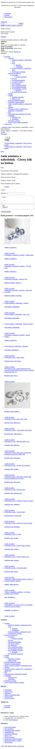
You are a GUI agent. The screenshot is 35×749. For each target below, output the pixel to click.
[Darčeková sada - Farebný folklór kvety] (16, 557)
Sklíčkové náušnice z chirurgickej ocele (19, 625)
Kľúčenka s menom (14, 121)
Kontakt (6, 15)
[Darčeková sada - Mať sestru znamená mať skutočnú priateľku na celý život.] (19, 478)
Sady (13, 63)
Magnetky (19, 90)
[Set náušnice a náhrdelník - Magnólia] (16, 346)
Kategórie (7, 56)
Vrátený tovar (8, 691)
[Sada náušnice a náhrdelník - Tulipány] (16, 303)
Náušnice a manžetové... (10, 247)
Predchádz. (4, 134)
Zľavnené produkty (10, 727)
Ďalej (2, 151)
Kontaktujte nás (9, 732)
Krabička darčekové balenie (16, 100)
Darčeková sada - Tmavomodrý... (13, 434)
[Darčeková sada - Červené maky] (14, 512)
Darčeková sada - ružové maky (12, 361)
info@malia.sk (13, 720)
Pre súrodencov (16, 83)
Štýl (3, 205)
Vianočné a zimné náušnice (16, 102)
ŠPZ (9, 112)
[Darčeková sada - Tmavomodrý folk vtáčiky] (18, 430)
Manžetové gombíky (18, 97)
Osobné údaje (8, 696)
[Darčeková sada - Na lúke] (12, 534)
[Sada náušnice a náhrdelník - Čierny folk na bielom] (7, 141)
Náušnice (11, 58)
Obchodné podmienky (11, 734)
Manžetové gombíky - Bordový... (13, 282)
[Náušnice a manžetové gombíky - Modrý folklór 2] (19, 337)
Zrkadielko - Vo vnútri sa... (11, 610)
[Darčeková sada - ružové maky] (14, 357)
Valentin (10, 107)
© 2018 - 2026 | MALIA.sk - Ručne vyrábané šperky (12, 746)
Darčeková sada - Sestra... (11, 375)
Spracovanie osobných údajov (13, 739)
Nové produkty (8, 729)
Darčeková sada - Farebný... (11, 549)
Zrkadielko (11, 115)
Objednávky (8, 690)
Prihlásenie (7, 13)
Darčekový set (16, 117)
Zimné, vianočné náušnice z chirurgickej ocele (18, 665)
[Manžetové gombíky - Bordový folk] (15, 279)
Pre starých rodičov (17, 82)
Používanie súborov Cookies (12, 740)
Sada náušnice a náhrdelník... (12, 306)
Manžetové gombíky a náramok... (13, 295)
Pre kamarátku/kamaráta (19, 87)
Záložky (10, 94)
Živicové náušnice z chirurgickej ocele (19, 632)
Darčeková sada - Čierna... (11, 571)
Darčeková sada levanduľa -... (12, 411)
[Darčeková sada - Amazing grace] (14, 489)
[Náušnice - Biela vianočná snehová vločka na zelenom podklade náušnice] (19, 581)
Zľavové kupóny (9, 698)
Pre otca (14, 78)
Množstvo (4, 193)
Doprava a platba (9, 737)
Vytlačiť (6, 187)
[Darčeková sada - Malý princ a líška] (15, 419)
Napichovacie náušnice (19, 72)
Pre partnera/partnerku (18, 80)
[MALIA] (4, 22)
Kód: (2, 167)
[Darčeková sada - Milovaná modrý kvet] (16, 441)
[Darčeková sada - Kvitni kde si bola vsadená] (18, 523)
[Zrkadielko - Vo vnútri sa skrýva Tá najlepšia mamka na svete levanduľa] (19, 606)
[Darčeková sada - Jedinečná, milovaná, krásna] (18, 501)
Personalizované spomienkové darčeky (19, 114)
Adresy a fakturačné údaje (12, 695)
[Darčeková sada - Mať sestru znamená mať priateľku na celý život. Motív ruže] (19, 454)
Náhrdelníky (19, 67)
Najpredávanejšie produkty (12, 730)
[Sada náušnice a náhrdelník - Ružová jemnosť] (18, 324)
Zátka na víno (16, 99)
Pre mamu (15, 75)
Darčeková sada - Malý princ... (12, 422)
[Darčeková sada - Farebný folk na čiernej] (17, 545)
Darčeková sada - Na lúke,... (11, 469)
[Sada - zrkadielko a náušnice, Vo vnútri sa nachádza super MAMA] (19, 593)
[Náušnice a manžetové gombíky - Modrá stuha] (18, 255)
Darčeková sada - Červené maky (13, 515)
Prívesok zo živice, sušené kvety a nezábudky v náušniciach (18, 109)
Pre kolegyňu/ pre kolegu (19, 92)
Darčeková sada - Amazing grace (13, 493)
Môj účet (3, 686)
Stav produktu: (5, 171)
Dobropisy (7, 693)
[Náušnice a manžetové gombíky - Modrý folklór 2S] (17, 244)
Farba (4, 197)
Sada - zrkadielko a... (9, 597)
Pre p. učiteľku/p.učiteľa (19, 85)
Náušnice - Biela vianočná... (11, 584)
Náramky (18, 65)
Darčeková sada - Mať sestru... (12, 458)
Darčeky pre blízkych (14, 73)
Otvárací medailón (21, 77)
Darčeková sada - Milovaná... (12, 445)
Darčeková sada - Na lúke (11, 538)
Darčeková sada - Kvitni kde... (12, 526)
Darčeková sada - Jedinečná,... (12, 504)
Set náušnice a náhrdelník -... (11, 350)
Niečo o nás (7, 124)
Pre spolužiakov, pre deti (19, 88)
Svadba (10, 95)
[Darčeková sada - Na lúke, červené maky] (17, 465)
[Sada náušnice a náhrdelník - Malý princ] (17, 314)
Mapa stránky (8, 17)
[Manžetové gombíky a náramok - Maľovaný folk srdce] (19, 292)
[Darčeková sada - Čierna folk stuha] (15, 568)
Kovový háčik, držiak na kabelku (18, 122)
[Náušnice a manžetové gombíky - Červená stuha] (19, 268)
